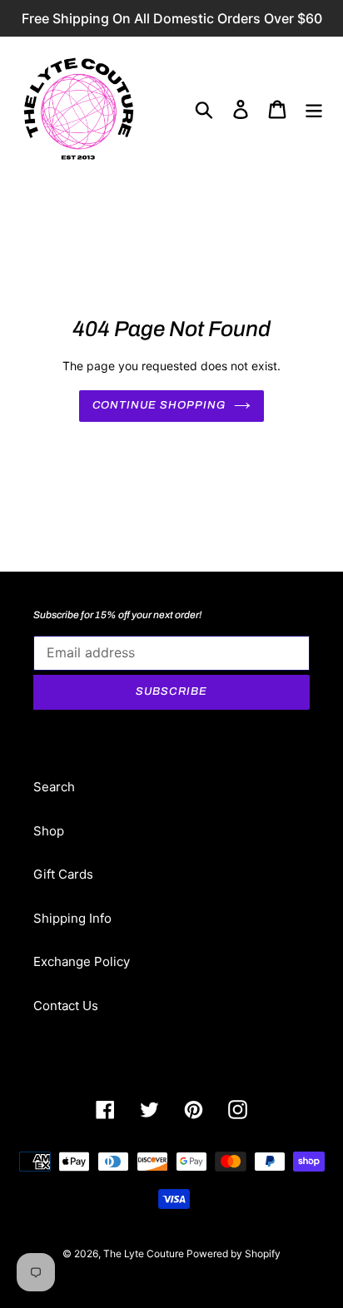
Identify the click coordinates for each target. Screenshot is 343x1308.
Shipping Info (72, 918)
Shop (48, 831)
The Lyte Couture (144, 1253)
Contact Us (65, 1005)
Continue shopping (159, 405)
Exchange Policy (81, 961)
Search (54, 787)
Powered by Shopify (233, 1253)
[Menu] (314, 109)
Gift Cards (63, 874)
